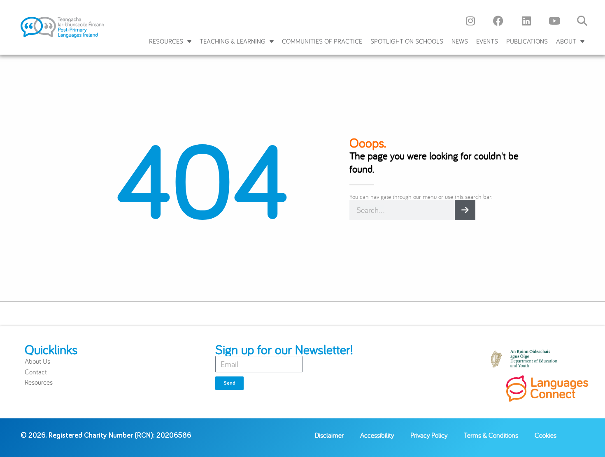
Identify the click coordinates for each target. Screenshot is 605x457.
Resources (166, 41)
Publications (527, 41)
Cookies (545, 435)
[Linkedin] (526, 20)
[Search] (465, 210)
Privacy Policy (428, 435)
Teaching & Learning (232, 41)
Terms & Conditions (491, 435)
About (566, 41)
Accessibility (377, 435)
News (459, 41)
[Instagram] (470, 20)
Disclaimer (329, 435)
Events (487, 41)
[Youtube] (554, 20)
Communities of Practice (322, 41)
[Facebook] (498, 20)
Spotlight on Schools (406, 41)
